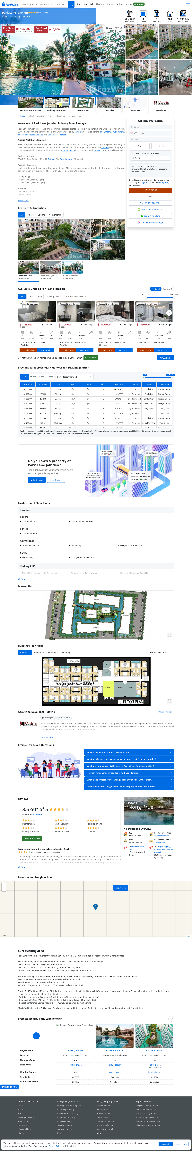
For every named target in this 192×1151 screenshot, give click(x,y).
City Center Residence (58, 134)
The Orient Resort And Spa (30, 134)
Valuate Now (37, 480)
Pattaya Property (64, 1121)
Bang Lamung (66, 159)
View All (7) (165, 357)
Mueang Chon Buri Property (69, 1105)
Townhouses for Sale (105, 1121)
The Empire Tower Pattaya (112, 131)
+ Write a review (32, 838)
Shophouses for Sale (105, 1129)
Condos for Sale (103, 1105)
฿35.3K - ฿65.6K (115, 1072)
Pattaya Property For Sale (146, 1113)
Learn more (181, 1144)
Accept (165, 1144)
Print (120, 28)
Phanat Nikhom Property (67, 1113)
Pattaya (96, 150)
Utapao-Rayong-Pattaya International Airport (163, 849)
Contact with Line (152, 216)
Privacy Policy (55, 1146)
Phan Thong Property (66, 1117)
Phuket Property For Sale (146, 1109)
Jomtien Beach (68, 150)
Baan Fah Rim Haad (114, 1050)
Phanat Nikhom (24, 1129)
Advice (120, 4)
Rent (85, 4)
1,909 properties (161, 842)
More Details (45, 350)
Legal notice (146, 182)
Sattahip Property (64, 1129)
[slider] (146, 297)
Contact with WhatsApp (152, 209)
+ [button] (4, 885)
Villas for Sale (102, 1109)
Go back (22, 116)
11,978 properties (161, 835)
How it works (56, 480)
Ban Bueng (22, 1125)
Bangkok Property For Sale (147, 1105)
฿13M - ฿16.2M (115, 1065)
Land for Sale (102, 1117)
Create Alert (91, 357)
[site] (9, 4)
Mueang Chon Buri (26, 1117)
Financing (100, 4)
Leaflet (189, 936)
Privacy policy (164, 182)
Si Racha (21, 1113)
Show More (23, 200)
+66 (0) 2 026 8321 (152, 203)
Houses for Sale (103, 1113)
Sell (91, 4)
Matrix (77, 131)
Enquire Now (28, 350)
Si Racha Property (64, 1125)
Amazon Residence (154, 1050)
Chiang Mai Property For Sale (148, 1125)
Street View (121, 888)
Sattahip (21, 1109)
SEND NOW (150, 190)
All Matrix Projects (164, 712)
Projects (110, 4)
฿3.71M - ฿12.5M (75, 1065)
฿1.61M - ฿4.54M (154, 1065)
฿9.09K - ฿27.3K (154, 1072)
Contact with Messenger (152, 222)
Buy (79, 4)
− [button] (4, 889)
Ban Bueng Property (65, 1109)
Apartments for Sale (105, 1125)
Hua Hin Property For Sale (147, 1117)
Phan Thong (23, 1121)
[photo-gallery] (142, 41)
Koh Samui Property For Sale (148, 1121)
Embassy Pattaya (75, 1050)
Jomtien (105, 147)
